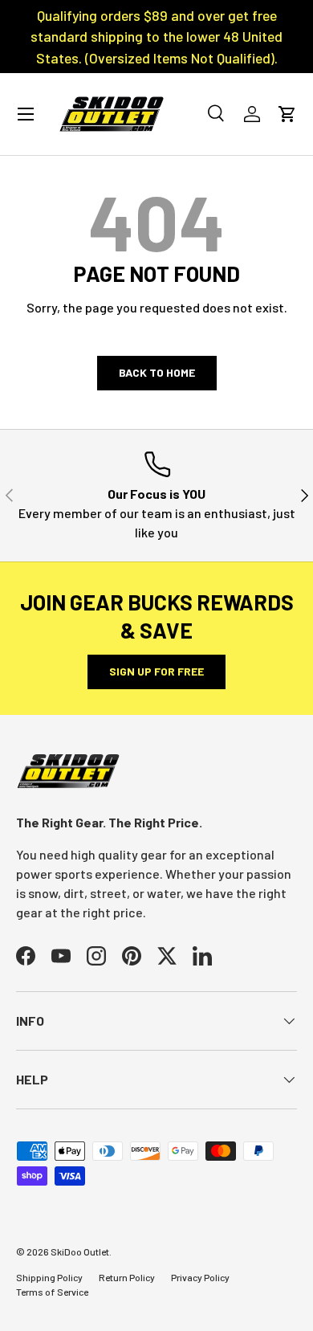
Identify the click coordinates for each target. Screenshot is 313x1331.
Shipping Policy (49, 1277)
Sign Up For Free (156, 671)
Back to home (157, 372)
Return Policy (127, 1277)
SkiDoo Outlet (80, 1251)
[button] (287, 114)
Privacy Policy (200, 1277)
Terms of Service (52, 1291)
